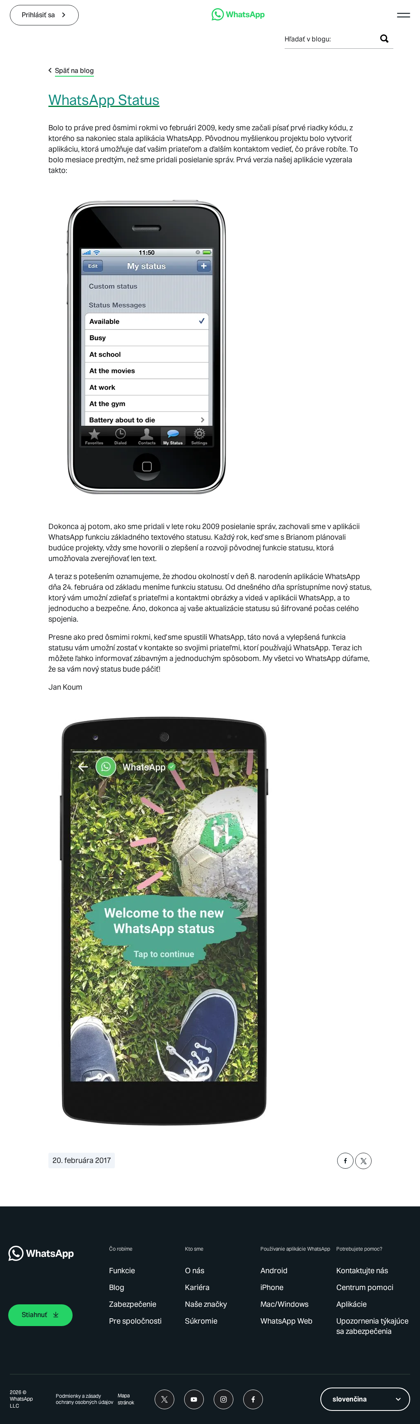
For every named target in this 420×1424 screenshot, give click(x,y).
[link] (44, 15)
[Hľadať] (384, 38)
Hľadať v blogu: (308, 39)
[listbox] (365, 1399)
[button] (403, 15)
